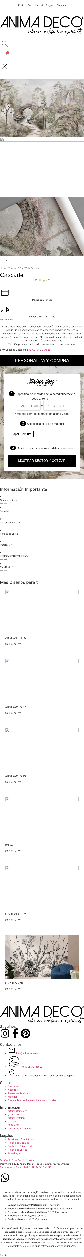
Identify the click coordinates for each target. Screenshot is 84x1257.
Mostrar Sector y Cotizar (42, 460)
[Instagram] (5, 1033)
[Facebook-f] (15, 1033)
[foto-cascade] (42, 140)
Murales (12, 268)
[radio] (21, 434)
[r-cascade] (42, 255)
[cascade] (42, 135)
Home (3, 268)
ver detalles (6, 319)
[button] (42, 1255)
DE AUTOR (23, 268)
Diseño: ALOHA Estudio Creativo (17, 1160)
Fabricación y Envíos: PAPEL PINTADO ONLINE (25, 1167)
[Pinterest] (25, 1033)
